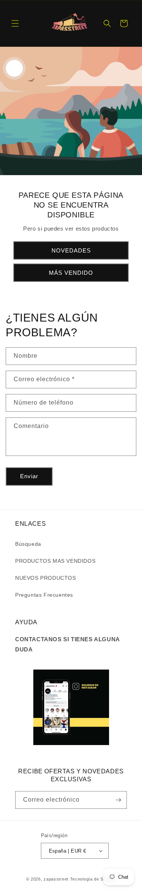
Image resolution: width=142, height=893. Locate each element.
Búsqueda (28, 544)
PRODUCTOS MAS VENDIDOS (55, 561)
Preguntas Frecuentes (44, 595)
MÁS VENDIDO (71, 272)
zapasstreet (56, 879)
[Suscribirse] (118, 800)
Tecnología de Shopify (93, 879)
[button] (15, 23)
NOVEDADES (71, 250)
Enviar (29, 476)
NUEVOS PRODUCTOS (45, 578)
